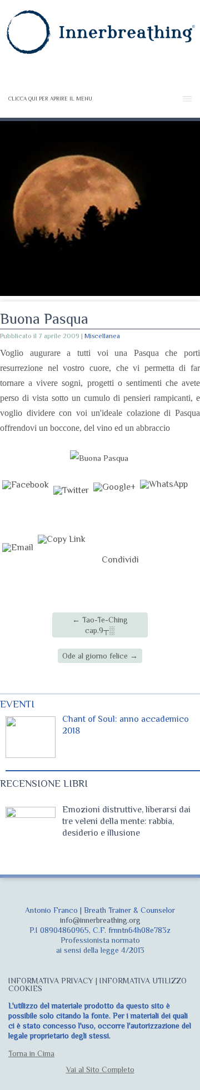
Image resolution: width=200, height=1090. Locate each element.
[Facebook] (25, 504)
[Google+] (114, 504)
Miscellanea (102, 336)
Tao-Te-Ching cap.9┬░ (100, 624)
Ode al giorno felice (100, 655)
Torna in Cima (31, 1053)
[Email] (18, 559)
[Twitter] (71, 504)
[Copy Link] (62, 559)
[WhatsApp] (164, 504)
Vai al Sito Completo (100, 1069)
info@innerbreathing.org (100, 920)
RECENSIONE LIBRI (44, 783)
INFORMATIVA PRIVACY (50, 980)
